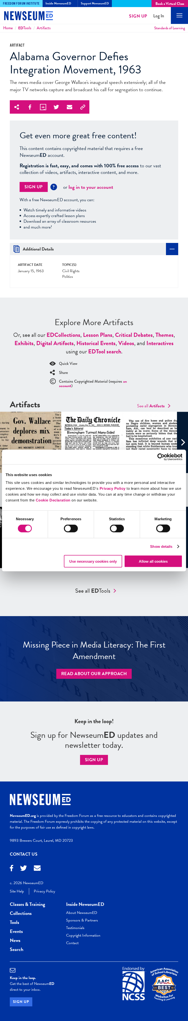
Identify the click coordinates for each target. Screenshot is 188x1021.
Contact (72, 943)
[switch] (71, 528)
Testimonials (75, 928)
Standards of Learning (169, 28)
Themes (164, 334)
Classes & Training (27, 904)
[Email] (37, 868)
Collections (63, 334)
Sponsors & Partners (82, 920)
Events (16, 931)
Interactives (160, 343)
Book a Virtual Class (169, 3)
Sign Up (138, 16)
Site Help (17, 891)
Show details (161, 546)
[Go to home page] (24, 16)
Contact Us (24, 854)
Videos (126, 343)
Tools (24, 28)
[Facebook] (11, 868)
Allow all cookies (153, 561)
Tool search (104, 351)
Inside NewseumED (85, 904)
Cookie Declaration (53, 500)
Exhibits (24, 343)
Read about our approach (94, 673)
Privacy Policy (113, 488)
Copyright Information (83, 935)
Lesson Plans (97, 334)
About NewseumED (81, 913)
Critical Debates (134, 334)
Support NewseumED (95, 3)
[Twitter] (23, 868)
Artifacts (44, 28)
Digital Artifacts (55, 343)
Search (16, 949)
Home (8, 28)
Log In (158, 16)
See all (151, 405)
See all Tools (92, 590)
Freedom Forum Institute (21, 3)
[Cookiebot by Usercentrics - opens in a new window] (161, 457)
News (15, 940)
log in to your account (91, 187)
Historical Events (96, 343)
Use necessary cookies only (93, 561)
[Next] (182, 442)
